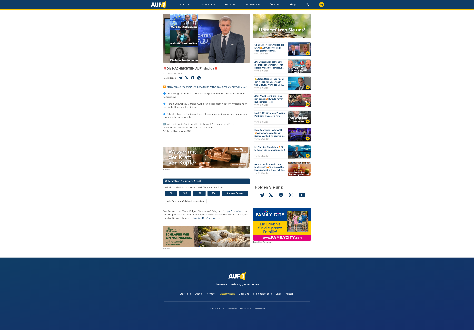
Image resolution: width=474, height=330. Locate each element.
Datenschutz (245, 309)
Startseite (185, 294)
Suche (198, 294)
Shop (293, 4)
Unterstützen (227, 294)
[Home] (158, 4)
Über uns (244, 294)
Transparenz (259, 309)
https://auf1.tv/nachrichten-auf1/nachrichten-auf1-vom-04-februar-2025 (207, 87)
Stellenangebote (262, 294)
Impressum (232, 309)
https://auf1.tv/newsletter (205, 218)
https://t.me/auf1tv (235, 211)
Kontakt (290, 294)
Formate (211, 294)
